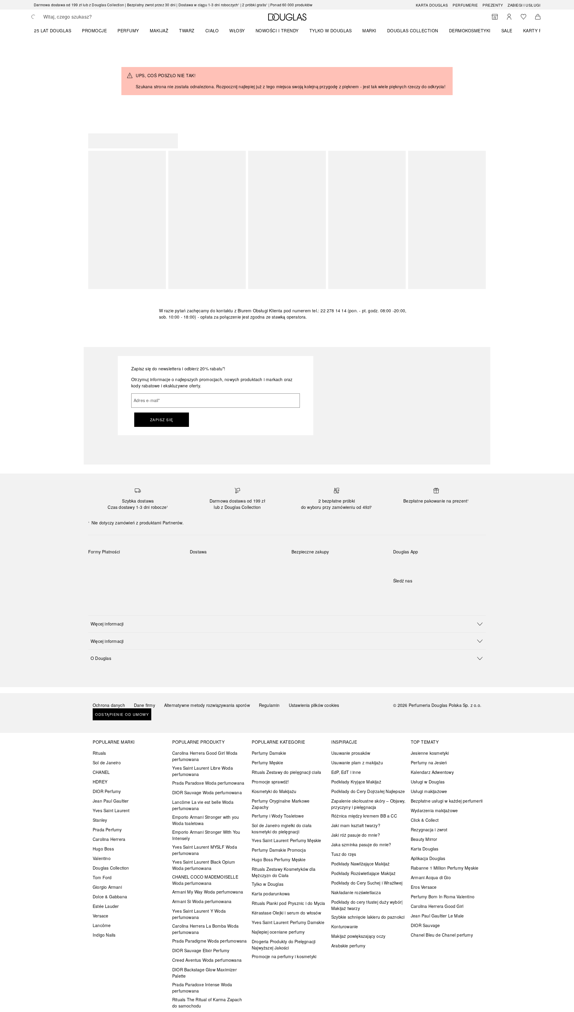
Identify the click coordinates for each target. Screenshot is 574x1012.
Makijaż (159, 31)
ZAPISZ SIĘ (161, 419)
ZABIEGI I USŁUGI (524, 4)
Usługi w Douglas (428, 782)
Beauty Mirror (424, 839)
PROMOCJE (94, 31)
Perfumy (128, 31)
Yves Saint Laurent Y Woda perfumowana (199, 914)
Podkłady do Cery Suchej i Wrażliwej (366, 883)
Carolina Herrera (109, 839)
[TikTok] (429, 592)
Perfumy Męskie (267, 763)
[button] (287, 623)
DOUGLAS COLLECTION (412, 31)
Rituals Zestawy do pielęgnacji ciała (286, 772)
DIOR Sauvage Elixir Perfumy (200, 950)
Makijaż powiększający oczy (358, 936)
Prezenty (493, 4)
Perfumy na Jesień (429, 763)
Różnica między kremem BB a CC (364, 816)
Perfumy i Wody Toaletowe (278, 816)
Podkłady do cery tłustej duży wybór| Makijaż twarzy (367, 905)
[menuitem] (56, 30)
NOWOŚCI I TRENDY (277, 31)
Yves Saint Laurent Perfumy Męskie (286, 840)
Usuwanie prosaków (350, 753)
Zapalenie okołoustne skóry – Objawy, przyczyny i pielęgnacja (368, 804)
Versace (100, 916)
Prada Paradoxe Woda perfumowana (208, 783)
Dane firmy (144, 705)
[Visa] (141, 565)
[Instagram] (408, 592)
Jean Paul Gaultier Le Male (437, 916)
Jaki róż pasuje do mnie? (355, 835)
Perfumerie (465, 4)
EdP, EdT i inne (346, 772)
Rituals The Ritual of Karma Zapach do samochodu (207, 1002)
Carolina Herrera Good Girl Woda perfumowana (204, 756)
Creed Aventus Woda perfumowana (207, 960)
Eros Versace (423, 887)
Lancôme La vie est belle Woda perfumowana (202, 805)
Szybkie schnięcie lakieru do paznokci (367, 917)
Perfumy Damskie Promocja (279, 850)
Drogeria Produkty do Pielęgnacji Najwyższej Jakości (283, 944)
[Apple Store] (439, 564)
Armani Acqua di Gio (431, 877)
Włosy (237, 31)
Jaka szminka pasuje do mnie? (361, 844)
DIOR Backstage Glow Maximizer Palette (204, 973)
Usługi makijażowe (429, 791)
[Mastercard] (119, 565)
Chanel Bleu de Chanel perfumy (442, 935)
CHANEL (101, 772)
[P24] (162, 565)
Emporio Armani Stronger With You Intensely (206, 835)
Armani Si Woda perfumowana (201, 901)
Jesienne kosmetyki (430, 753)
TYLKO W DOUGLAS (330, 31)
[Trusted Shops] (310, 558)
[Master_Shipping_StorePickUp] (264, 565)
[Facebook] (397, 592)
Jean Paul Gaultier (111, 801)
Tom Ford (102, 877)
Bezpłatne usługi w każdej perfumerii (447, 801)
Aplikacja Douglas (428, 858)
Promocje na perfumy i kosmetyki (284, 956)
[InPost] (221, 565)
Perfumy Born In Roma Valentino (442, 897)
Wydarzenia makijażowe (434, 810)
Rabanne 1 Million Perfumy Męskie (444, 868)
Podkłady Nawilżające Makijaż (360, 864)
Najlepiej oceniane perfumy (278, 932)
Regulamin (269, 705)
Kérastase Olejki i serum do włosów (286, 913)
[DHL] (200, 565)
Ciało (212, 31)
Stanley (100, 820)
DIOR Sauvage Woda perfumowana (207, 792)
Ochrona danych (109, 705)
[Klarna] (98, 565)
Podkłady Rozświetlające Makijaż (363, 873)
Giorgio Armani (107, 887)
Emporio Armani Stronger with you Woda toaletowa (205, 820)
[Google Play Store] (408, 564)
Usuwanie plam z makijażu (357, 763)
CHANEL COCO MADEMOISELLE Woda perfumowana (205, 880)
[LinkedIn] (439, 592)
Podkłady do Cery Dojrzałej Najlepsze (368, 791)
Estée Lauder (106, 906)
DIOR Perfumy (107, 791)
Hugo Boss (103, 849)
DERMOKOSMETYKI (470, 31)
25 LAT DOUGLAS (52, 31)
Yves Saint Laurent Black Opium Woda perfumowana (203, 865)
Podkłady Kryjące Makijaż (356, 782)
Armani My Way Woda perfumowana (207, 892)
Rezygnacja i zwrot (429, 830)
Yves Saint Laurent (111, 810)
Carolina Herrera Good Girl (437, 906)
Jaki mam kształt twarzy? (355, 825)
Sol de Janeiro (107, 763)
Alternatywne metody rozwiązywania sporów (207, 705)
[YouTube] (418, 592)
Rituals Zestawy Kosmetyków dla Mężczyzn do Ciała (283, 872)
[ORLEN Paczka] (242, 565)
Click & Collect (425, 820)
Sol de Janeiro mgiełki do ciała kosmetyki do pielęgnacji (282, 828)
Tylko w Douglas (267, 884)
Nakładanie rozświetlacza (356, 892)
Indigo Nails (104, 935)
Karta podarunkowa (271, 894)
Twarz (187, 31)
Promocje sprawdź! (270, 782)
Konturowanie (344, 926)
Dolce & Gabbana (110, 897)
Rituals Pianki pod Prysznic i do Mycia (288, 903)
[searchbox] (87, 16)
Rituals (99, 753)
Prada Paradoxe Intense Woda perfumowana (202, 987)
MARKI (369, 31)
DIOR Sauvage (425, 925)
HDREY (100, 782)
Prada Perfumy (107, 830)
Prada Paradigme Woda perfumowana (209, 941)
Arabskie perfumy (348, 946)
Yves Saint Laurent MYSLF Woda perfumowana (204, 850)
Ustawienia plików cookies (314, 705)
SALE (506, 31)
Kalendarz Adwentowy (432, 772)
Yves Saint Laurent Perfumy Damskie (288, 922)
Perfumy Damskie (269, 753)
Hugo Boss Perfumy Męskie (279, 859)
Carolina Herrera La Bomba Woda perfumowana (205, 929)
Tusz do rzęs (343, 854)
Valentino (102, 858)
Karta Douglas (432, 4)
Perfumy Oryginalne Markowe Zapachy (280, 804)
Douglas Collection (111, 868)
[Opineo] (360, 558)
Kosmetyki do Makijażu (274, 791)
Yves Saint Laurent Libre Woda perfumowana (202, 771)
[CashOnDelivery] (98, 579)
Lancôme (102, 925)
